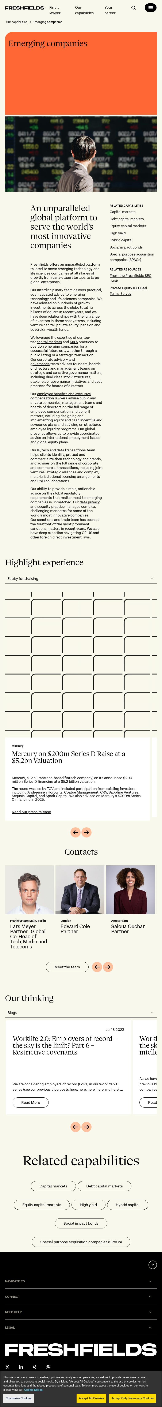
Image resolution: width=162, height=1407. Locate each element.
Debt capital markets (127, 219)
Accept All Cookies (91, 1398)
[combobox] (81, 579)
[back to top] (152, 1265)
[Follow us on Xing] (34, 1367)
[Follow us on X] (7, 1367)
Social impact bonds (126, 247)
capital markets (49, 342)
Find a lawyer (55, 10)
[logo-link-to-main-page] (24, 8)
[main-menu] (150, 7)
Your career (110, 10)
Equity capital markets (128, 226)
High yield (118, 233)
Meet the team (67, 967)
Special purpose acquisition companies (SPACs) (81, 1242)
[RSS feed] (48, 1367)
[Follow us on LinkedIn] (21, 1367)
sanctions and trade (53, 520)
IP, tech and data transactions (61, 450)
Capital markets (123, 212)
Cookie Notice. (33, 1389)
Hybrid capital (121, 240)
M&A (74, 342)
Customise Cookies (18, 1398)
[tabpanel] (81, 706)
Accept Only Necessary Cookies (132, 1398)
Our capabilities (84, 10)
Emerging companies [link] (47, 22)
